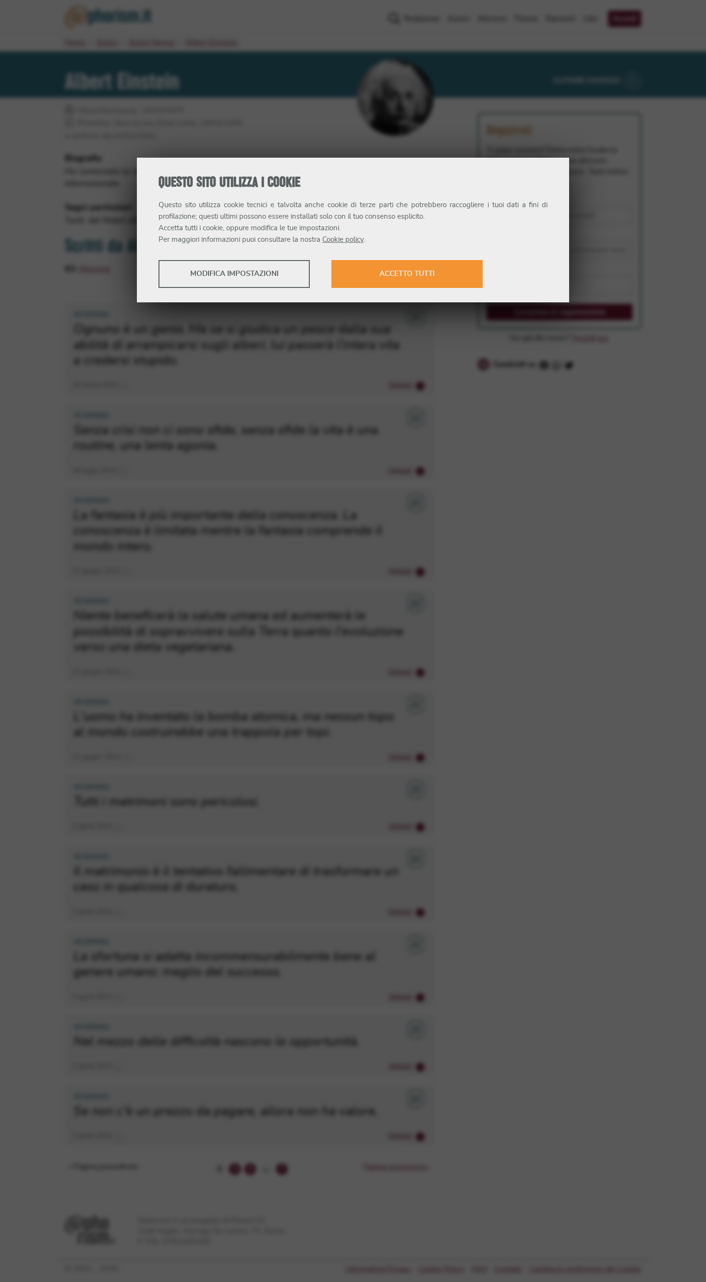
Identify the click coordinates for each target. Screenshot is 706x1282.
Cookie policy (343, 239)
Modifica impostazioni (234, 273)
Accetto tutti (407, 273)
